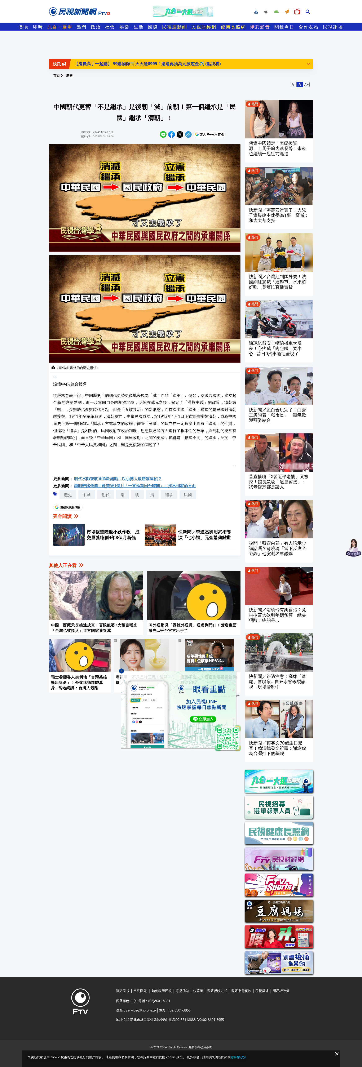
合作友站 (309, 27)
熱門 (82, 27)
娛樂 (124, 27)
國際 (153, 27)
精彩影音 (260, 27)
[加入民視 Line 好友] (181, 711)
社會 (110, 27)
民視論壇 (333, 27)
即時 (38, 27)
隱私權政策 (238, 1057)
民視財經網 (204, 27)
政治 (96, 27)
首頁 (24, 27)
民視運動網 (174, 27)
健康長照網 (233, 27)
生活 (139, 27)
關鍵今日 (284, 27)
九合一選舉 (59, 27)
